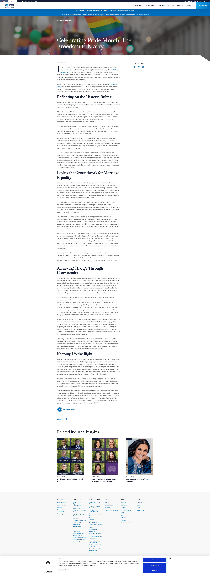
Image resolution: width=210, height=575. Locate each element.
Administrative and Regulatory (94, 503)
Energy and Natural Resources (78, 515)
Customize (154, 565)
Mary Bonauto (65, 72)
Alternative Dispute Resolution (94, 507)
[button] (204, 1)
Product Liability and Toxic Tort (95, 545)
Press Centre (188, 1)
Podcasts (107, 507)
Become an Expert (126, 523)
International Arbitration (95, 536)
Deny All (154, 570)
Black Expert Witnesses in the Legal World (70, 480)
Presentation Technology (60, 510)
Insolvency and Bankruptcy (93, 530)
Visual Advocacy (61, 505)
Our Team (189, 5)
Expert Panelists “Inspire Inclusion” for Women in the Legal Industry (104, 480)
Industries (77, 499)
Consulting (60, 514)
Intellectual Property (95, 534)
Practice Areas (94, 499)
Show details (62, 570)
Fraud (90, 527)
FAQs (122, 513)
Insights (171, 5)
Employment (92, 539)
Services (138, 5)
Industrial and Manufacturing (77, 525)
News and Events (126, 510)
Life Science (76, 531)
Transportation (77, 542)
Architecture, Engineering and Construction (77, 504)
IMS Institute (198, 1)
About (179, 5)
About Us (123, 502)
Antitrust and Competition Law (94, 511)
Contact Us (140, 502)
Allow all (154, 560)
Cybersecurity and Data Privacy (80, 511)
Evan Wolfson (113, 70)
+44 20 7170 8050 (32, 1)
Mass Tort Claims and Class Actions (95, 542)
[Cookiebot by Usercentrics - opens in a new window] (48, 572)
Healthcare (76, 518)
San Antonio (140, 510)
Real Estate (92, 553)
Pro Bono (123, 518)
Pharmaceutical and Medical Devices (78, 534)
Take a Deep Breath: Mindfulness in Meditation (138, 480)
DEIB (65, 62)
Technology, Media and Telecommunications (79, 538)
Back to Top (61, 419)
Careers (123, 507)
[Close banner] (170, 558)
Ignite (161, 5)
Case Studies (109, 505)
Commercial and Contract (93, 518)
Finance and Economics (95, 524)
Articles (107, 502)
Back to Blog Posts (65, 21)
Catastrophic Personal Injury (95, 514)
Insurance (75, 529)
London (139, 505)
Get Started (203, 5)
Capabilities (150, 5)
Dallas (138, 507)
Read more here (144, 15)
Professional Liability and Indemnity (94, 549)
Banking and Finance (78, 508)
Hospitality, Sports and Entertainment (79, 521)
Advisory (59, 507)
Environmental (93, 522)
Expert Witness (61, 502)
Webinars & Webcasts (111, 510)
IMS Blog (123, 520)
